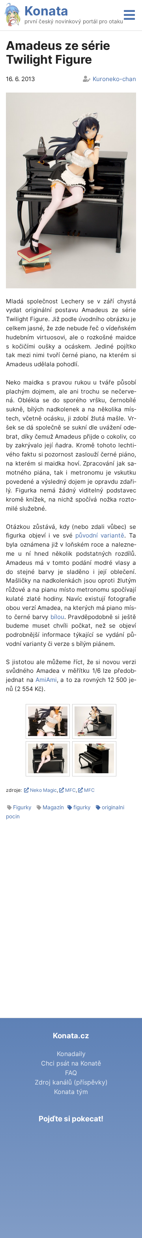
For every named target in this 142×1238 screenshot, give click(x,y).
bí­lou (57, 617)
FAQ (71, 1073)
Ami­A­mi (46, 679)
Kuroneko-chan (114, 79)
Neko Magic (43, 790)
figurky (82, 807)
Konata (46, 11)
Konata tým (71, 1092)
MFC (70, 790)
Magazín (53, 807)
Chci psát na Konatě (71, 1063)
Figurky (22, 807)
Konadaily (71, 1054)
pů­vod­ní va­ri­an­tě (99, 535)
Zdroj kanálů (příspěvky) (71, 1082)
